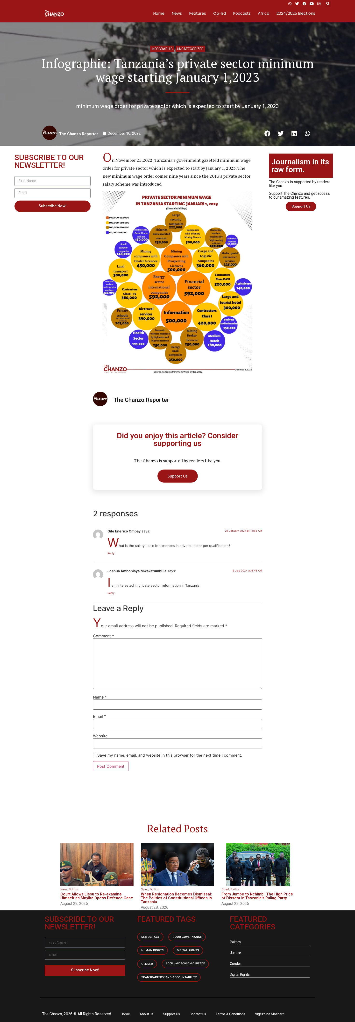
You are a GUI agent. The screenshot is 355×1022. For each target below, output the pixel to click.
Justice (235, 953)
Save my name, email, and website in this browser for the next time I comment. (169, 755)
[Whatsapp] (289, 3)
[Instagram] (318, 3)
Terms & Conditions (230, 1014)
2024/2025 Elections (296, 13)
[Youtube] (311, 3)
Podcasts (242, 13)
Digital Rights (188, 950)
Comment (103, 636)
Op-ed (144, 889)
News (177, 13)
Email (99, 716)
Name (100, 697)
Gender (147, 964)
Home (158, 13)
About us (146, 1014)
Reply (110, 553)
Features (197, 13)
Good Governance (187, 937)
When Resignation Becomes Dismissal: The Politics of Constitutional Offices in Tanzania (176, 898)
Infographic (162, 49)
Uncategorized (190, 49)
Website (100, 736)
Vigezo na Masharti (269, 1014)
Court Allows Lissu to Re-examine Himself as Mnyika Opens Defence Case (96, 896)
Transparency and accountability (169, 977)
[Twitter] (297, 3)
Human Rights (152, 950)
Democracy (150, 937)
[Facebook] (304, 3)
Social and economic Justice (185, 963)
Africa (263, 13)
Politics (73, 889)
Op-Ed (219, 13)
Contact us (198, 1014)
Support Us (171, 1014)
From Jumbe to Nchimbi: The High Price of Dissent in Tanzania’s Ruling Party (257, 896)
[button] (328, 4)
